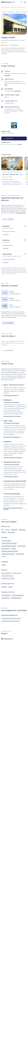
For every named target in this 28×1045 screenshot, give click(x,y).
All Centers (3, 12)
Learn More (17, 91)
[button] (25, 2)
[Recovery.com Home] (8, 2)
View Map (7, 75)
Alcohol (11, 219)
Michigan (17, 12)
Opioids (4, 219)
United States (11, 12)
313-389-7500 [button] (9, 323)
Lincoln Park (24, 12)
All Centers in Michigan (15, 293)
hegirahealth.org (5, 142)
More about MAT (20, 213)
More (5, 85)
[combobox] (14, 7)
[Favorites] (21, 2)
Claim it (20, 144)
